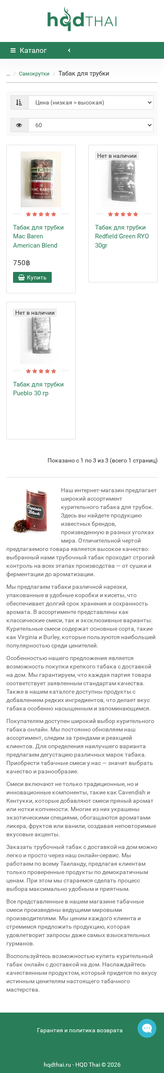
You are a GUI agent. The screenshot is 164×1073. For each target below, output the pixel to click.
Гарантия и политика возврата (80, 1030)
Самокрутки (34, 73)
